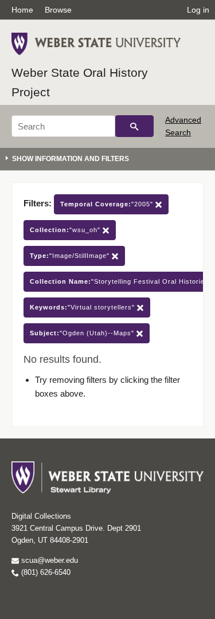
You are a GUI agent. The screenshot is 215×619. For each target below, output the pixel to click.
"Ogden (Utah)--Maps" (83, 333)
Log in (198, 9)
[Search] (134, 126)
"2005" (107, 204)
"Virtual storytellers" (83, 307)
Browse (58, 9)
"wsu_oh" (66, 229)
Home (22, 9)
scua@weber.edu (48, 560)
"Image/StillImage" (71, 255)
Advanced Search (183, 126)
